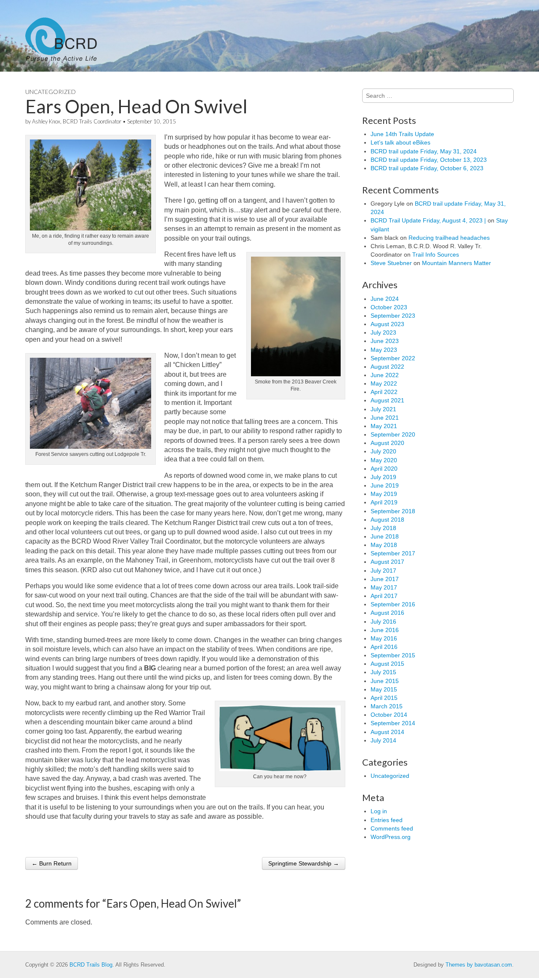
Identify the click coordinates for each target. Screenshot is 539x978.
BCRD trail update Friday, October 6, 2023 (427, 168)
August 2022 (387, 366)
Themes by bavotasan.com (479, 965)
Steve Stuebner (391, 263)
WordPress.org (391, 836)
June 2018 (385, 536)
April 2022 (384, 392)
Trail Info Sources (435, 254)
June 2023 (385, 341)
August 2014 (387, 732)
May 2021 (384, 426)
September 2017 (393, 553)
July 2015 (383, 672)
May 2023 (384, 349)
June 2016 (385, 630)
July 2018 (383, 528)
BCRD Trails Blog (90, 965)
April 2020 (384, 468)
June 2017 (385, 579)
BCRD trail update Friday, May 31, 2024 (424, 151)
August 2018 (387, 519)
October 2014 (389, 714)
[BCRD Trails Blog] (61, 36)
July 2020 (383, 451)
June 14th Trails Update (402, 134)
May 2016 (384, 638)
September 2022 (393, 358)
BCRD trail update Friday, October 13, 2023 (429, 159)
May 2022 (384, 383)
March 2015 (387, 706)
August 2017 (387, 561)
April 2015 (384, 697)
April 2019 (384, 502)
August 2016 (387, 612)
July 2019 (383, 477)
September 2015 (393, 655)
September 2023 (393, 315)
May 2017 (384, 587)
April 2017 (384, 595)
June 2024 (385, 298)
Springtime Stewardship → (303, 863)
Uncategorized (50, 91)
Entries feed (387, 820)
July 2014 (383, 740)
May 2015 (384, 689)
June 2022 (385, 375)
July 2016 (383, 621)
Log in (379, 811)
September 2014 (393, 723)
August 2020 (387, 442)
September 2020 (393, 434)
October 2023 (389, 307)
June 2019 (385, 485)
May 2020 (384, 460)
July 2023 (383, 332)
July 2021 (383, 409)
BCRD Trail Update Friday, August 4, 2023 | (428, 220)
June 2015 (385, 681)
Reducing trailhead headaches (449, 237)
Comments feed (392, 828)
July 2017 (383, 570)
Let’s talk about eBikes (400, 142)
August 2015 (387, 663)
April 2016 (384, 646)
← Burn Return (52, 863)
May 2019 (384, 493)
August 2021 (387, 400)
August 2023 (387, 324)
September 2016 (393, 604)
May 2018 (384, 544)
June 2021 (385, 417)
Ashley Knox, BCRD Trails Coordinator (76, 121)
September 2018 (393, 511)
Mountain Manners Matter (456, 263)
